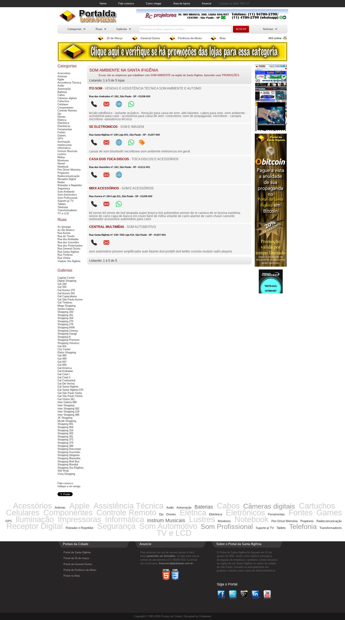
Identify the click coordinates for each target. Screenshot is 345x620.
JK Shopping (65, 417)
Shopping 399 (65, 445)
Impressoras (65, 144)
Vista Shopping (66, 473)
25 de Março (115, 38)
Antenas (62, 76)
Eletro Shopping (67, 352)
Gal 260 (62, 283)
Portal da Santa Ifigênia (77, 552)
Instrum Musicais (67, 151)
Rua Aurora (64, 233)
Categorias (74, 29)
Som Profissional (67, 197)
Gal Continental (66, 380)
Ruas (99, 29)
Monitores (63, 160)
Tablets (62, 204)
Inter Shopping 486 (68, 414)
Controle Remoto (67, 110)
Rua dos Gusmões (68, 242)
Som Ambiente (66, 191)
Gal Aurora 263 (66, 293)
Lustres (62, 154)
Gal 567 (62, 361)
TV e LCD (63, 213)
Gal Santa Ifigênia (68, 386)
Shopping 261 (65, 315)
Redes (61, 182)
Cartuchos (63, 101)
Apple (61, 79)
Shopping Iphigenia (68, 455)
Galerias (121, 29)
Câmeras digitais (67, 98)
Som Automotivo (67, 194)
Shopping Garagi (67, 333)
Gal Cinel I (64, 374)
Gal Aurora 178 (66, 290)
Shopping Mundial (68, 464)
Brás (223, 38)
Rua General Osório (69, 248)
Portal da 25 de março (76, 558)
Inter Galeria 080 (67, 402)
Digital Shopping (67, 280)
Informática (64, 147)
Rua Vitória (64, 257)
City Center (64, 349)
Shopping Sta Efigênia (70, 467)
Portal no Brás (71, 575)
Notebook (63, 166)
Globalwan (205, 616)
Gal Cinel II (64, 377)
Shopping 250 (65, 311)
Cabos (61, 94)
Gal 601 (62, 346)
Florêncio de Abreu (190, 38)
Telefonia (63, 207)
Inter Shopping (66, 405)
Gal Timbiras (65, 302)
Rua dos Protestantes (70, 245)
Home (103, 3)
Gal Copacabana (67, 296)
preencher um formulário (161, 555)
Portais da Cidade (171, 616)
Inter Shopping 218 (68, 411)
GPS (60, 138)
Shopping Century (68, 330)
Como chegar (153, 3)
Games (62, 135)
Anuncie (206, 3)
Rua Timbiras (65, 254)
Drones (62, 116)
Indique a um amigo (69, 486)
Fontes (61, 132)
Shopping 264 (65, 318)
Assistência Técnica (69, 82)
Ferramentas (65, 129)
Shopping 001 (65, 423)
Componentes (65, 107)
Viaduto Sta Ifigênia (69, 261)
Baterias (62, 91)
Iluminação (64, 141)
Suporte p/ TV (66, 200)
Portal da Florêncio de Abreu (79, 569)
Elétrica (62, 119)
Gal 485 (62, 355)
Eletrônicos (64, 126)
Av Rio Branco (66, 230)
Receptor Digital (67, 179)
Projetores (63, 172)
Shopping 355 (65, 433)
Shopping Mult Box (68, 461)
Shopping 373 (65, 439)
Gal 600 (62, 364)
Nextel (61, 163)
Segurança (64, 188)
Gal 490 (62, 358)
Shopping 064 (65, 427)
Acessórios (64, 73)
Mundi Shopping (67, 420)
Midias (61, 157)
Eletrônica (63, 122)
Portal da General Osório (77, 564)
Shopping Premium (68, 339)
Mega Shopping (66, 305)
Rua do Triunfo (66, 236)
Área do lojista (181, 3)
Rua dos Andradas (68, 239)
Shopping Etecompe (69, 448)
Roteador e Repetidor (70, 185)
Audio (61, 85)
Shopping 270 (65, 321)
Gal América (65, 368)
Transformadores (67, 210)
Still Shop (63, 470)
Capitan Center (66, 277)
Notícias (268, 29)
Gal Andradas (65, 371)
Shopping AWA (66, 327)
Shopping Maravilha (69, 458)
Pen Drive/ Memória (69, 169)
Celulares (63, 104)
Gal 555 (62, 286)
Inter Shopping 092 (68, 408)
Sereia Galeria (66, 308)
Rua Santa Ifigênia (68, 251)
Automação (64, 88)
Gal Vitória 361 (66, 399)
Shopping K (64, 336)
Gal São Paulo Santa (70, 392)
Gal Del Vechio (66, 383)
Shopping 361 (65, 436)
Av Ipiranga (64, 226)
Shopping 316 (65, 430)
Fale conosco (126, 3)
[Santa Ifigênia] (89, 22)
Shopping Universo (68, 343)
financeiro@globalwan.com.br (176, 563)
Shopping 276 (65, 324)
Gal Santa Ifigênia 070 (70, 389)
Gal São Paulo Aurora (70, 299)
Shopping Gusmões (69, 452)
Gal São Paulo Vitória (70, 395)
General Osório (150, 38)
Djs (59, 113)
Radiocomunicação (68, 176)
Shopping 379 (65, 442)
